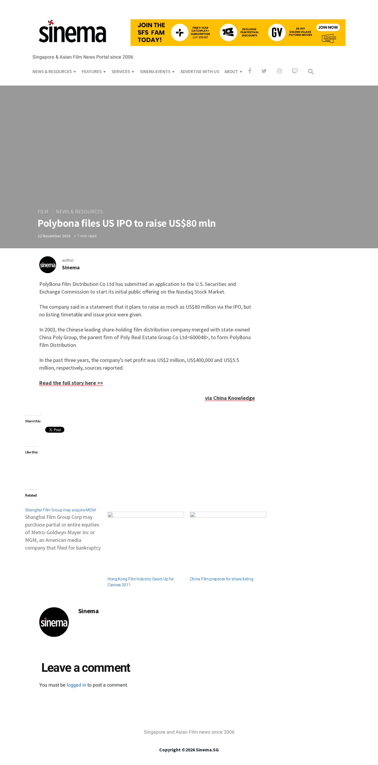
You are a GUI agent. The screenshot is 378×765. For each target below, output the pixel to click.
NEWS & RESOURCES (52, 71)
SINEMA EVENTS (155, 71)
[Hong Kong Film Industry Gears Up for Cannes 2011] (145, 533)
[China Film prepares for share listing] (228, 533)
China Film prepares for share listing (221, 579)
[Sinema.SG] (72, 46)
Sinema (71, 267)
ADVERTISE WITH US (199, 71)
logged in (76, 685)
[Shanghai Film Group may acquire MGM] (66, 526)
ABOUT (231, 71)
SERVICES (121, 71)
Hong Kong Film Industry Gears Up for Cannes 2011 (140, 582)
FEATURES (92, 71)
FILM (43, 211)
